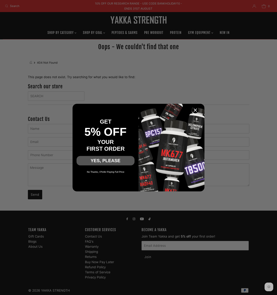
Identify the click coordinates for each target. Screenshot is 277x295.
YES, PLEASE (105, 160)
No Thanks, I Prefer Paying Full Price (105, 172)
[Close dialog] (195, 110)
